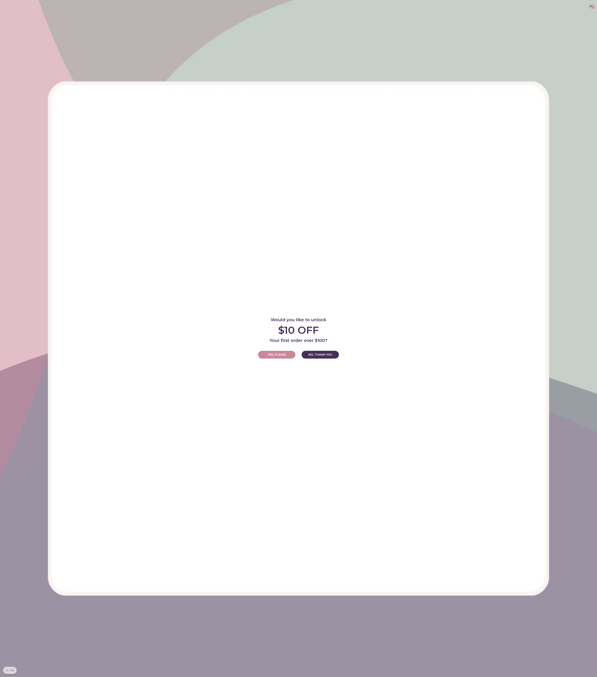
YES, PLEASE (276, 354)
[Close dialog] (591, 6)
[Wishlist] (593, 7)
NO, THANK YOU (320, 354)
